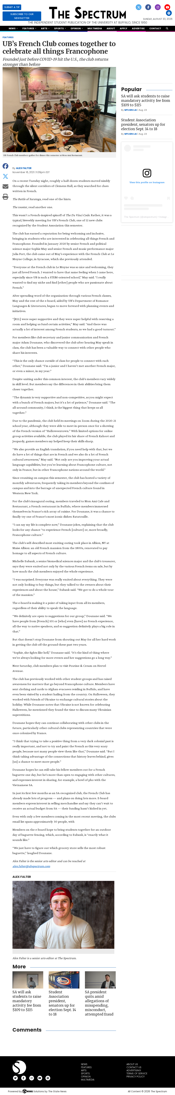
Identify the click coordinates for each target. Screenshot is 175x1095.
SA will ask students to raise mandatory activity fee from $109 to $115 (26, 1001)
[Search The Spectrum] (167, 28)
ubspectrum (149, 216)
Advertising (133, 1070)
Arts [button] (44, 28)
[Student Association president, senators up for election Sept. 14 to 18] (64, 980)
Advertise (138, 28)
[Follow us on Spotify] (169, 13)
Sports (85, 1073)
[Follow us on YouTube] (167, 7)
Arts (83, 1070)
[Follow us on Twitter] (138, 7)
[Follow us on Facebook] (148, 7)
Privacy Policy (135, 1076)
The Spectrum (131, 216)
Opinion (86, 1076)
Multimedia (95, 28)
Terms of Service (136, 1073)
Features (86, 1067)
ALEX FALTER (23, 168)
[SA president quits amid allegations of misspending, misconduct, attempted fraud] (100, 980)
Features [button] (28, 28)
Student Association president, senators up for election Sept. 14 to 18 (62, 1003)
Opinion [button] (76, 28)
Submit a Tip (12, 7)
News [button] (12, 28)
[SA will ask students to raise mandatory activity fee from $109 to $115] (27, 980)
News (84, 1064)
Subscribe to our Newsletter (21, 16)
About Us (132, 1064)
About (111, 28)
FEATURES (8, 37)
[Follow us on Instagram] (157, 7)
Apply (123, 28)
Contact (155, 28)
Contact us (133, 1067)
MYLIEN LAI (130, 110)
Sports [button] (59, 28)
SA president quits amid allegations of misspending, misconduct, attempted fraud (99, 1003)
